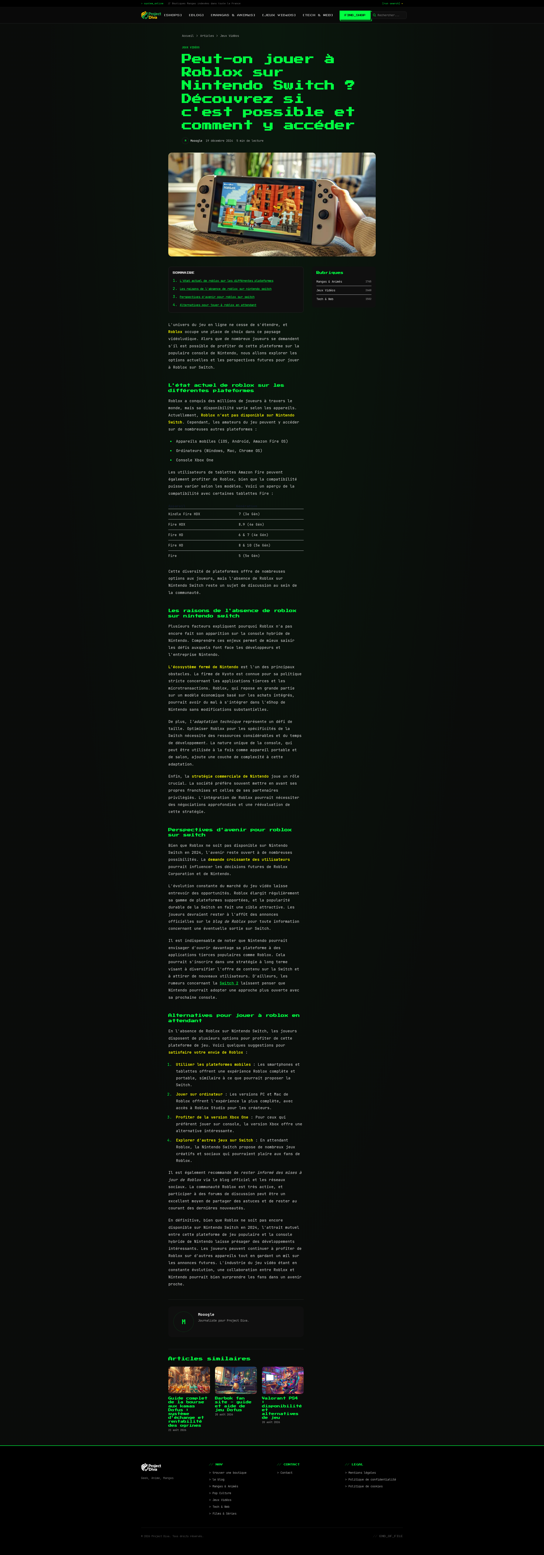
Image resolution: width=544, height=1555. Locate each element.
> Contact (284, 1473)
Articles (207, 36)
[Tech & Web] (318, 15)
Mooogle (196, 141)
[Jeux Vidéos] (279, 15)
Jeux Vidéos (229, 36)
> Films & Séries (222, 1513)
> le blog (216, 1479)
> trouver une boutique (227, 1473)
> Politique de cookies (363, 1486)
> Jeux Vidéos (220, 1500)
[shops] (173, 15)
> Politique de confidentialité (370, 1479)
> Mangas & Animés (223, 1486)
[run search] (392, 3)
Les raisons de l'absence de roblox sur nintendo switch (226, 289)
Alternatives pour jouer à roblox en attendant (218, 305)
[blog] (196, 15)
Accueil (188, 36)
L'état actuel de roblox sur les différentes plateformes (226, 281)
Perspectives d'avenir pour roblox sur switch (217, 297)
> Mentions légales (360, 1473)
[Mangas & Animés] (233, 15)
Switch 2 (229, 983)
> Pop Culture (220, 1493)
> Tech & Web (219, 1507)
